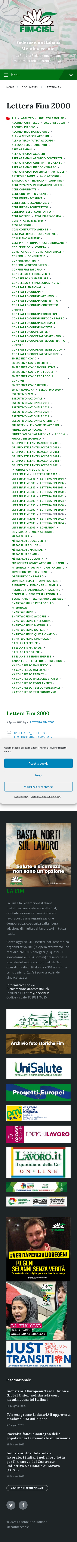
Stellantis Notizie (26, 652)
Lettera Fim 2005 (23, 527)
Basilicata (19, 180)
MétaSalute (20, 536)
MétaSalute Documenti (29, 541)
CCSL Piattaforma (25, 243)
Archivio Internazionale (27, 1488)
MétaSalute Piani (24, 554)
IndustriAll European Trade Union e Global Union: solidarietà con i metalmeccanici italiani (37, 1395)
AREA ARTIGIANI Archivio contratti (37, 158)
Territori (36, 661)
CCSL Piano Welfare (26, 238)
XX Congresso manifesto (30, 665)
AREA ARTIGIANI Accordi (28, 154)
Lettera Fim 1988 (52, 487)
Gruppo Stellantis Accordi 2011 (35, 443)
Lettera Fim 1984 (52, 478)
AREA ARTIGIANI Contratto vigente (37, 163)
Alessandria (21, 145)
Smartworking (23, 612)
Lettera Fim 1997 (23, 510)
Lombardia (19, 532)
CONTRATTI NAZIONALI (27, 287)
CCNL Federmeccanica (27, 198)
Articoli (58, 171)
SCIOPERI (18, 594)
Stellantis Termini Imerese (31, 656)
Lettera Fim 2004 (52, 523)
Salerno (54, 590)
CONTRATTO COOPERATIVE (30, 332)
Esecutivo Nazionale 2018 (30, 403)
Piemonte (18, 585)
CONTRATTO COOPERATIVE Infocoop (37, 349)
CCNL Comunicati (24, 189)
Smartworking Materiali (30, 625)
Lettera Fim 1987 (23, 487)
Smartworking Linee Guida (31, 621)
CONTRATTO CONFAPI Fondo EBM (34, 314)
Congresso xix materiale (30, 278)
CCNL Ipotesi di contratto (31, 212)
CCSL (15, 220)
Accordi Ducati (55, 123)
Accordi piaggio (23, 127)
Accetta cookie (39, 763)
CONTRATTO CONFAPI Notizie (32, 327)
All (14, 118)
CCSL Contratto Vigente (30, 229)
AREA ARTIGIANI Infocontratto (34, 167)
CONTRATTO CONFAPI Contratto (35, 300)
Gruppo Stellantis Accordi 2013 (35, 452)
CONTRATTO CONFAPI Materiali (33, 323)
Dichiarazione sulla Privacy (46, 796)
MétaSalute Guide (25, 545)
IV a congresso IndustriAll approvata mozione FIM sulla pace (38, 1416)
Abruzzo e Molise (51, 118)
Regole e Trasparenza (28, 590)
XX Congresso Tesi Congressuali (36, 687)
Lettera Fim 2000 (27, 713)
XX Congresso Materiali (29, 670)
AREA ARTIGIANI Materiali (29, 171)
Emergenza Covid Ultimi (29, 385)
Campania (55, 180)
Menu (15, 74)
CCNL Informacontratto (30, 207)
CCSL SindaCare (53, 243)
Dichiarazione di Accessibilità (27, 989)
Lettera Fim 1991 (23, 496)
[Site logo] (39, 35)
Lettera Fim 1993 (23, 501)
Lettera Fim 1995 (23, 505)
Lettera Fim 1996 (52, 505)
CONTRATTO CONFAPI (26, 292)
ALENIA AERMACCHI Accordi (30, 136)
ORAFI (35, 567)
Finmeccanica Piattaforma (31, 434)
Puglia (53, 585)
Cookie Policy (21, 796)
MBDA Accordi (42, 532)
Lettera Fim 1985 (23, 483)
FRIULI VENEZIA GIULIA (26, 438)
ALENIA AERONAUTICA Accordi (32, 140)
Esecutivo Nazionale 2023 (30, 416)
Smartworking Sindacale (30, 639)
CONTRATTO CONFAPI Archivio (33, 296)
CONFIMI (17, 256)
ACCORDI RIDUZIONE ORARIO (31, 131)
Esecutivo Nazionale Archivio (34, 421)
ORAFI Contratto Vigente (30, 572)
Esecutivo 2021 (22, 394)
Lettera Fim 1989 (23, 492)
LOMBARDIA (47, 527)
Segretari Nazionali (43, 594)
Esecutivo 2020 (50, 389)
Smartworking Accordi (29, 616)
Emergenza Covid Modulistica (33, 367)
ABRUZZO (27, 118)
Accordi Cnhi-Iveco (26, 123)
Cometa (40, 247)
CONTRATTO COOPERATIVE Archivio (36, 336)
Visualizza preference (38, 787)
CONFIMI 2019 (36, 256)
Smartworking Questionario (33, 634)
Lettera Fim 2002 (52, 518)
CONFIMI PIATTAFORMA (27, 269)
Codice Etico (21, 247)
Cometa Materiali (48, 252)
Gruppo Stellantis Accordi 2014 (35, 456)
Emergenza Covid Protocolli (33, 372)
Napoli (60, 563)
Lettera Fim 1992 (52, 496)
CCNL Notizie (21, 216)
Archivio (40, 145)
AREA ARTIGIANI (22, 149)
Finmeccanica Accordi (27, 429)
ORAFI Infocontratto (28, 576)
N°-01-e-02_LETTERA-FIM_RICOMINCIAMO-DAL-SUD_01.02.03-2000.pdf (33, 737)
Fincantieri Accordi (44, 425)
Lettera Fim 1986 (52, 483)
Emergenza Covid (24, 358)
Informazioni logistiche (30, 469)
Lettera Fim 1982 (45, 474)
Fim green (18, 425)
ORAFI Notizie (48, 581)
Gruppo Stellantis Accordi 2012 (35, 447)
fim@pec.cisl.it (38, 993)
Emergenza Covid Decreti (30, 363)
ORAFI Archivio (54, 567)
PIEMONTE (37, 585)
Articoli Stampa (23, 176)
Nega (38, 775)
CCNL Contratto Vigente (30, 194)
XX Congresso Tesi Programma (34, 692)
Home (10, 87)
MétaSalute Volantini (28, 558)
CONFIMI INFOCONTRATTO (29, 265)
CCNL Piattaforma (48, 216)
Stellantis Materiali (27, 647)
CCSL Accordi (21, 225)
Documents (30, 87)
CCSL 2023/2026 (33, 220)
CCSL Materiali (22, 234)
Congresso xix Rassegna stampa (35, 283)
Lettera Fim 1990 (52, 492)
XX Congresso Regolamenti (32, 683)
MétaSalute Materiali (27, 550)
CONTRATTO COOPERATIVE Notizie (35, 354)
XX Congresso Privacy (28, 674)
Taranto (18, 661)
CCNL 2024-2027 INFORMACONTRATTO (37, 185)
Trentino (55, 661)
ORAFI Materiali (23, 581)
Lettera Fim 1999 (23, 514)
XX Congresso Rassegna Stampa (35, 679)
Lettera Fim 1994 (52, 501)
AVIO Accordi (49, 176)
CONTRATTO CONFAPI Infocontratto (38, 318)
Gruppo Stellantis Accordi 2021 (35, 465)
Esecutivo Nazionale (27, 398)
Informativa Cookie (20, 985)
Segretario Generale (48, 598)
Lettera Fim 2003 (23, 523)
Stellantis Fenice (25, 643)
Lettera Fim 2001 (23, 518)
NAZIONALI (19, 567)
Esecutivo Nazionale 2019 (30, 407)
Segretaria (20, 598)
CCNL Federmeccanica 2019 (30, 203)
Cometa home (21, 252)
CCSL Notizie (46, 234)
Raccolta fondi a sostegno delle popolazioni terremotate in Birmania (38, 1436)
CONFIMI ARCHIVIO (24, 260)
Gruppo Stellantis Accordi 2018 (35, 461)
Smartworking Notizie (28, 630)
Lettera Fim (54, 87)
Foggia (60, 434)
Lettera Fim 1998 (52, 510)
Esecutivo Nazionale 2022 (30, 412)
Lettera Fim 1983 (23, 478)
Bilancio (37, 180)
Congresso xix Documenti (31, 274)
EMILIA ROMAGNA (23, 389)
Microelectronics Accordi (31, 563)
